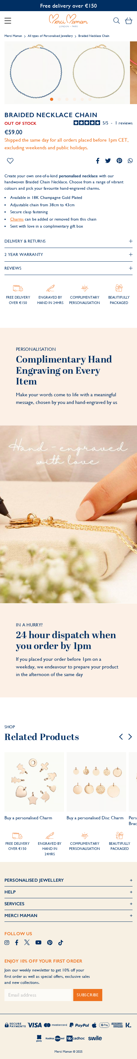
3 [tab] (66, 99)
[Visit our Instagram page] (6, 943)
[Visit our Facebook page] (16, 943)
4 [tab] (74, 99)
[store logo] (68, 20)
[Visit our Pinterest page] (49, 943)
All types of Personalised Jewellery (51, 36)
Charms (17, 219)
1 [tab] (51, 99)
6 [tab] (89, 99)
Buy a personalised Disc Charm (95, 817)
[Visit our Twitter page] (27, 943)
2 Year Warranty (23, 254)
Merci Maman (13, 36)
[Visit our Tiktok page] (60, 943)
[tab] (68, 241)
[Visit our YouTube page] (38, 943)
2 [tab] (59, 99)
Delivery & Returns (25, 241)
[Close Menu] (10, 21)
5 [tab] (82, 99)
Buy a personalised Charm (28, 817)
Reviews (12, 268)
